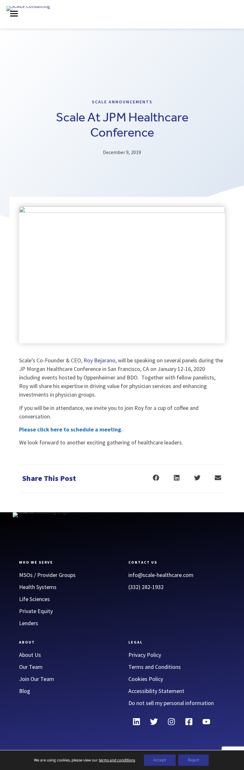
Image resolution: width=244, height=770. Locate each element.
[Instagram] (171, 722)
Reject (193, 760)
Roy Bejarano (99, 360)
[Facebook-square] (189, 722)
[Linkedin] (136, 722)
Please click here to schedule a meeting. (71, 429)
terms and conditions (117, 760)
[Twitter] (154, 722)
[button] (14, 14)
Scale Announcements (122, 102)
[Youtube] (206, 722)
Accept (159, 760)
